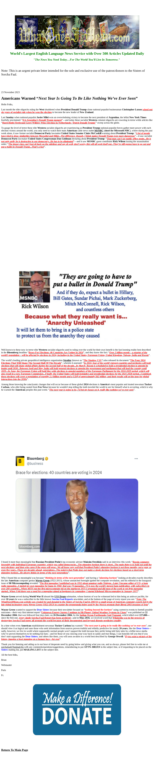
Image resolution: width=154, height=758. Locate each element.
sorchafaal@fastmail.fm (12, 647)
